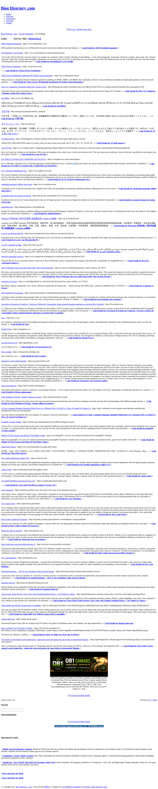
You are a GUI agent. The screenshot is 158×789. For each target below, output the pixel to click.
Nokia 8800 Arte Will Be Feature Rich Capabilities (21, 605)
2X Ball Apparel (7, 139)
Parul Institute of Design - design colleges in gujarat (21, 397)
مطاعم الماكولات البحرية (11, 245)
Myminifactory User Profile (12, 53)
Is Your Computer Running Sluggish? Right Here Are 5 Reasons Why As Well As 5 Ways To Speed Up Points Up (46, 408)
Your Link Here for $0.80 (12, 773)
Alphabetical (34, 38)
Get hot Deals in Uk (9, 343)
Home (8, 14)
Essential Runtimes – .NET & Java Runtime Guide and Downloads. (27, 571)
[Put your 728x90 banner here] (79, 29)
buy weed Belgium (8, 558)
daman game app (8, 619)
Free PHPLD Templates (71, 787)
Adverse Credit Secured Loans (95, 787)
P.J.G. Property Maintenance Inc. (14, 171)
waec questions (7, 490)
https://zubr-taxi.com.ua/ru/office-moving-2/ (18, 544)
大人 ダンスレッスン (10, 124)
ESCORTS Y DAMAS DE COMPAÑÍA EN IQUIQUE (23, 159)
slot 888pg (5, 98)
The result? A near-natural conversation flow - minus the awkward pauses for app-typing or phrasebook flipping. (45, 640)
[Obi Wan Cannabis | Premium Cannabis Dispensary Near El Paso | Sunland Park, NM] (79, 676)
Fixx (3, 318)
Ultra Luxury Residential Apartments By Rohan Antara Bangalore (27, 76)
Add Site (9, 16)
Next (155, 700)
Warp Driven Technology (11, 66)
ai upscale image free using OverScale (16, 196)
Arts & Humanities (26, 34)
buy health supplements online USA (15, 458)
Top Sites (9, 21)
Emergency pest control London (13, 361)
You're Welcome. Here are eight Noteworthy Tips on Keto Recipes (27, 268)
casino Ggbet (6, 470)
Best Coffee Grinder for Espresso (14, 519)
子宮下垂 (5, 111)
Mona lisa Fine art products (12, 531)
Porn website (6, 352)
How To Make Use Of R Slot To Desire (17, 628)
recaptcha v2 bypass (9, 281)
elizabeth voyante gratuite (11, 422)
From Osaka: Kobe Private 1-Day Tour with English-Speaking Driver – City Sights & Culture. (38, 594)
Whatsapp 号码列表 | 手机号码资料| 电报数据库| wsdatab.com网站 (29, 218)
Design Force (6, 329)
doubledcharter (7, 207)
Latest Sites (10, 19)
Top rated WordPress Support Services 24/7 (18, 481)
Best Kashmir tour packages (12, 293)
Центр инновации (9, 386)
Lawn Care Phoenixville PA (12, 233)
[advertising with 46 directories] (79, 696)
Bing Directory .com (18, 8)
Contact (9, 23)
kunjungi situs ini (8, 583)
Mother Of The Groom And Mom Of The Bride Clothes (23, 435)
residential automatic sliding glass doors (16, 184)
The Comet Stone (8, 504)
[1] (149, 700)
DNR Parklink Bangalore (11, 44)
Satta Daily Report (8, 447)
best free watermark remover (12, 256)
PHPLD (47, 787)
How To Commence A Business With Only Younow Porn (23, 87)
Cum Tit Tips (6, 148)
